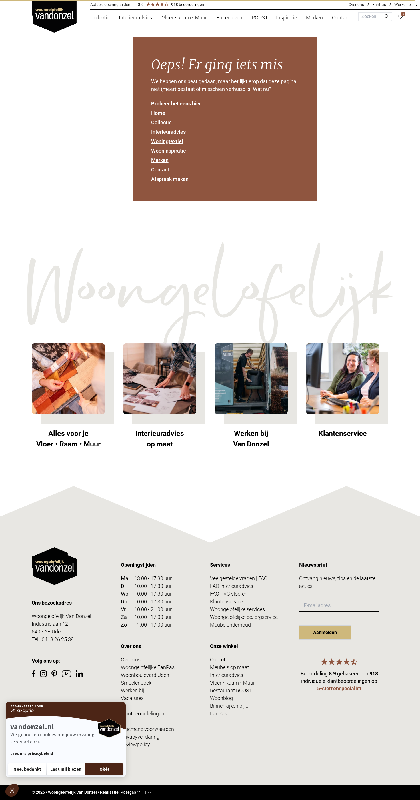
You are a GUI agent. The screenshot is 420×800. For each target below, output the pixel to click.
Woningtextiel (167, 141)
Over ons (356, 4)
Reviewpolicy (135, 744)
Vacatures (132, 698)
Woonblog (221, 698)
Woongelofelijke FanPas (148, 667)
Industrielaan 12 (50, 624)
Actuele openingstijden (110, 4)
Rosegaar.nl (131, 792)
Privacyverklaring (140, 737)
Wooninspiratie (168, 151)
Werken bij (403, 4)
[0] (400, 17)
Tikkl (148, 792)
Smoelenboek (136, 683)
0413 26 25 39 (58, 639)
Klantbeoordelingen (142, 714)
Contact (160, 170)
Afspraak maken (170, 179)
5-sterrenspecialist (339, 688)
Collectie (161, 122)
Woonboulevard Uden (145, 675)
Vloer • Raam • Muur (232, 683)
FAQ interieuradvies (231, 586)
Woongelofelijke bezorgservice (244, 617)
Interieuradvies (168, 132)
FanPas (379, 4)
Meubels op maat (229, 667)
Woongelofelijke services (237, 609)
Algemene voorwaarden (147, 729)
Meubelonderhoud (230, 625)
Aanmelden (325, 632)
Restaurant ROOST (231, 690)
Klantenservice (226, 601)
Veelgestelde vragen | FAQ (238, 578)
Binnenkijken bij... (229, 706)
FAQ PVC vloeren (228, 594)
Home (158, 113)
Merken (160, 160)
